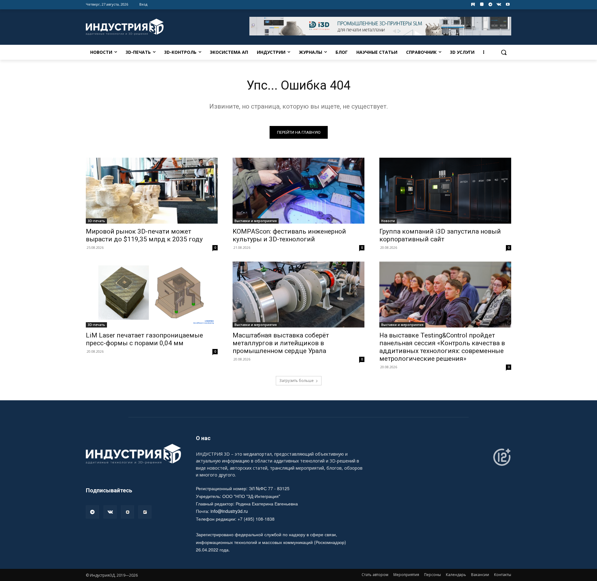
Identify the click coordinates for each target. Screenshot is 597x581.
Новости (388, 221)
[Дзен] (127, 511)
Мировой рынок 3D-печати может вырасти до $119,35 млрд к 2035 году (144, 235)
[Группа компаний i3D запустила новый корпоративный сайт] (445, 191)
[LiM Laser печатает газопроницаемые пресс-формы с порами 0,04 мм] (152, 295)
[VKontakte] (498, 4)
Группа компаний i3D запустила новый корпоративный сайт (440, 235)
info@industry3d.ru (229, 511)
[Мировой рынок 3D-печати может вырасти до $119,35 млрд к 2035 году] (152, 191)
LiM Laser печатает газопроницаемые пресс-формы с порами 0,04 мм (144, 339)
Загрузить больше (296, 380)
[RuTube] (144, 511)
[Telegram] (490, 4)
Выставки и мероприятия (255, 221)
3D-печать (96, 221)
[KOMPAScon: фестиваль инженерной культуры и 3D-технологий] (298, 191)
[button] (503, 52)
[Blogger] (481, 4)
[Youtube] (507, 4)
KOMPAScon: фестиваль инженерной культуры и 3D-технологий (289, 235)
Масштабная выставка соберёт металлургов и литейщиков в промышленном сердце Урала (281, 343)
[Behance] (473, 4)
